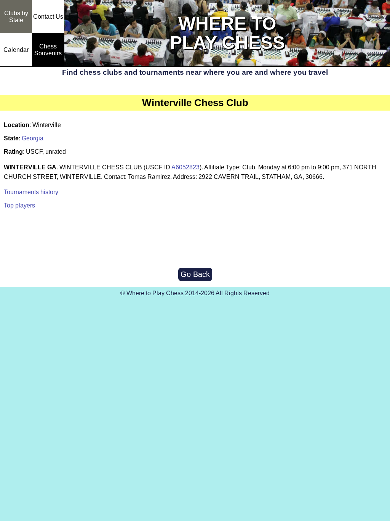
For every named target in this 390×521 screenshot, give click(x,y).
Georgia (32, 138)
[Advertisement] (195, 239)
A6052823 (185, 167)
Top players (19, 205)
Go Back (195, 274)
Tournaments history (31, 192)
